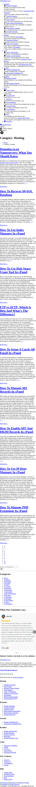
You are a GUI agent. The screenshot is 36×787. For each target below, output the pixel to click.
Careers (6, 765)
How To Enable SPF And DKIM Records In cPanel (16, 430)
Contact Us (7, 761)
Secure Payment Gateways (8, 670)
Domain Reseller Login (11, 738)
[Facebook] (4, 782)
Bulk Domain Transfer (13, 28)
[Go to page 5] (5, 546)
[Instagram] (12, 782)
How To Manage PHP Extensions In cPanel (14, 509)
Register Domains (11, 6)
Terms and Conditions (10, 745)
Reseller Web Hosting (10, 731)
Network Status (11, 106)
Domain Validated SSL (13, 69)
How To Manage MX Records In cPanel (13, 389)
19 (4, 562)
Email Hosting (8, 690)
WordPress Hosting (12, 40)
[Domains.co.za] (5, 1)
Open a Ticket (10, 90)
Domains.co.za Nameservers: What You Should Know (16, 152)
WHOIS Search (8, 709)
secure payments (18, 677)
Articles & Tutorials (24, 118)
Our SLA (7, 749)
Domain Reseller (11, 78)
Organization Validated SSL (14, 73)
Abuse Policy (8, 751)
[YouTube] (19, 782)
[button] (1, 631)
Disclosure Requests (10, 752)
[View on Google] (3, 616)
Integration (7, 736)
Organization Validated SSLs (12, 724)
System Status (8, 772)
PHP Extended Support (11, 697)
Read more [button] (4, 643)
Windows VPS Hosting (13, 56)
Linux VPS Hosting (12, 52)
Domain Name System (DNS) (9, 162)
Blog (7, 114)
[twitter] (26, 782)
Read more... (4, 186)
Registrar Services (9, 735)
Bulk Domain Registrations (14, 23)
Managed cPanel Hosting (11, 688)
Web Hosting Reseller (12, 83)
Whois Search (10, 19)
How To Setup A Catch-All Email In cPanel (17, 351)
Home (6, 142)
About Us (9, 99)
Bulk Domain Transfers (11, 713)
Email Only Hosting (12, 44)
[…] (26, 183)
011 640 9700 (10, 95)
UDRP (6, 747)
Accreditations (10, 109)
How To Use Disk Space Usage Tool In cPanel (15, 270)
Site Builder (16, 47)
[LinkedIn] (3, 784)
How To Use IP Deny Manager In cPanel (13, 470)
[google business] (13, 784)
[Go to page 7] (5, 563)
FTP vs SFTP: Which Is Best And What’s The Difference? (15, 310)
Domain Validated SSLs (11, 722)
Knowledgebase (11, 102)
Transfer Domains (11, 16)
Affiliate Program (9, 774)
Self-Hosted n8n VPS (25, 64)
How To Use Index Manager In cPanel (12, 231)
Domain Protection (12, 32)
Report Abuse (8, 779)
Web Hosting (19, 37)
